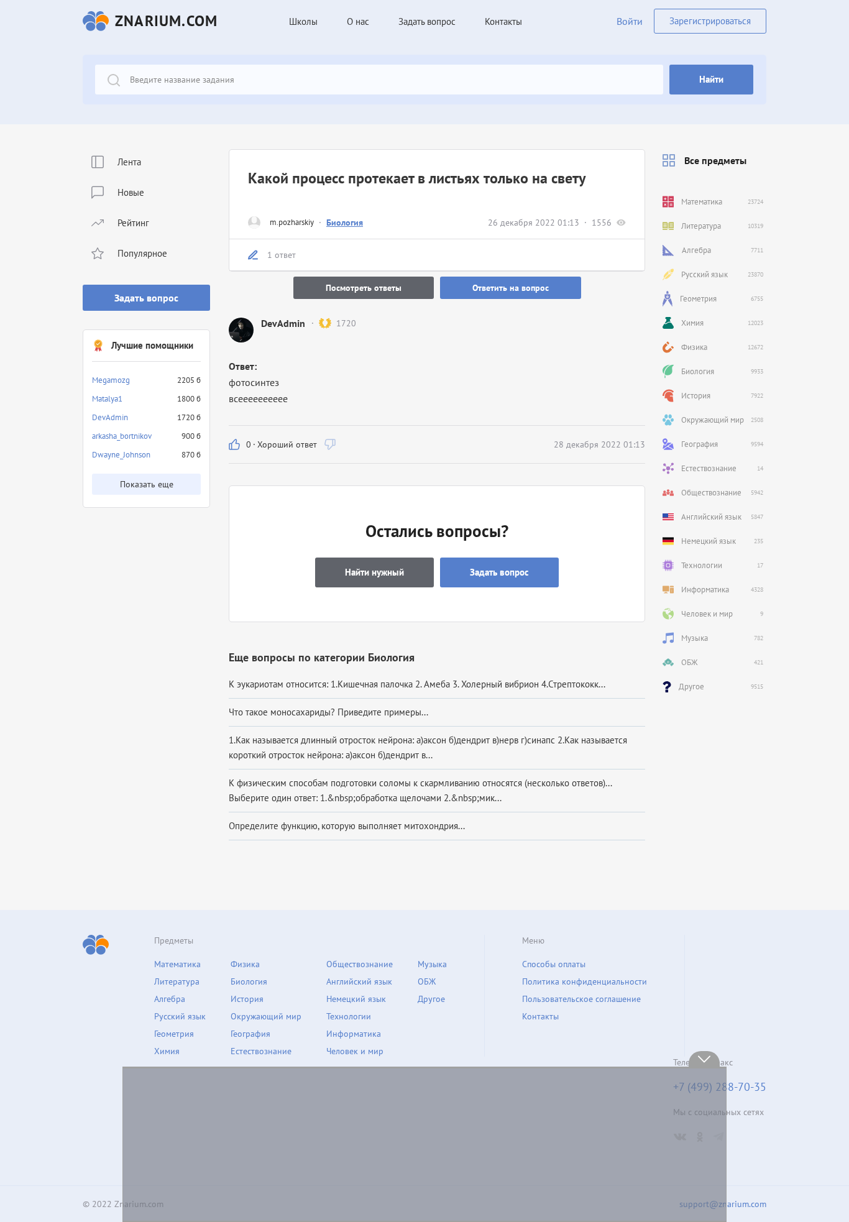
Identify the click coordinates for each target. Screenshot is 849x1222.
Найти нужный (374, 572)
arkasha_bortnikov (122, 436)
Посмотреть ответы (364, 287)
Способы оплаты (553, 964)
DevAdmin (110, 417)
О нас (358, 21)
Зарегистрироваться (710, 21)
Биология (344, 222)
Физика (245, 964)
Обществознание (359, 964)
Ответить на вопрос (510, 287)
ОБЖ (427, 981)
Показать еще (146, 484)
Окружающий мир (266, 1016)
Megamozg (111, 380)
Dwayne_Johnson (121, 454)
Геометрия (174, 1033)
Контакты (503, 21)
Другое (431, 998)
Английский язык (359, 981)
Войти (630, 21)
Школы (303, 21)
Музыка (432, 964)
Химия (167, 1051)
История (247, 998)
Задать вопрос (146, 298)
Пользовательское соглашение (581, 998)
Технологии (348, 1016)
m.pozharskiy (292, 222)
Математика (177, 964)
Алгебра (169, 998)
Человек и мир (354, 1051)
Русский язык (180, 1016)
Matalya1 (107, 398)
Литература (177, 981)
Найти (711, 79)
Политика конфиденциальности (584, 981)
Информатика (353, 1033)
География (250, 1033)
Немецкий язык (356, 998)
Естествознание (261, 1051)
